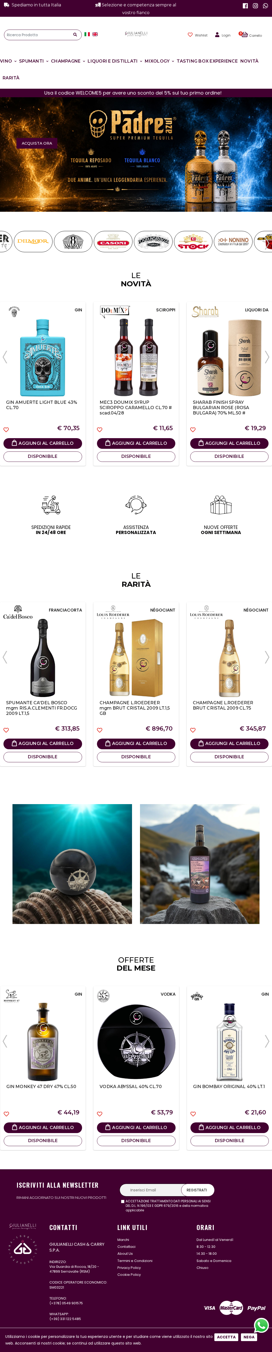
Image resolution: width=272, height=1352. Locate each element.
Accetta (226, 1337)
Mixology (157, 61)
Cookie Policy (129, 1274)
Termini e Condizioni (134, 1260)
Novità (249, 61)
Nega (249, 1337)
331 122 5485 (70, 1318)
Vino (6, 61)
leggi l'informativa (159, 1210)
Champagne (65, 61)
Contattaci (126, 1246)
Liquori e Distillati (113, 61)
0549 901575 (72, 1303)
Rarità (11, 77)
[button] (254, 35)
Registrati (197, 1190)
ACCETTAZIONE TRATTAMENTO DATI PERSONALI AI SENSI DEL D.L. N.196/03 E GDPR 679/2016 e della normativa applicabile (168, 1205)
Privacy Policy (129, 1267)
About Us (125, 1253)
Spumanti (31, 61)
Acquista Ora (37, 143)
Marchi (123, 1239)
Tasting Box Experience (207, 61)
